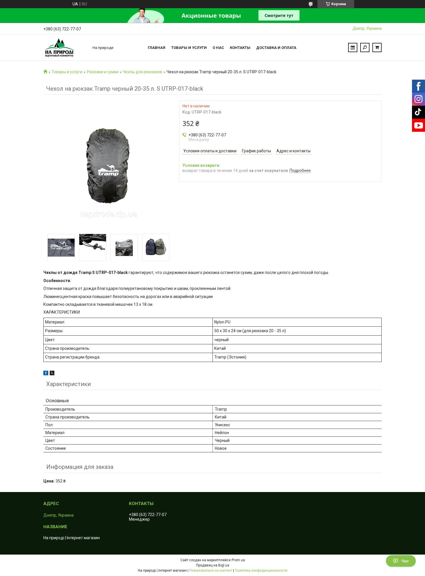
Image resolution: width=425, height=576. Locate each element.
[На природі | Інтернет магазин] (65, 47)
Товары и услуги (189, 47)
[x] (52, 374)
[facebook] (45, 374)
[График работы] (352, 47)
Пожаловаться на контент (210, 570)
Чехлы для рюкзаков (142, 72)
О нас (218, 47)
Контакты (240, 47)
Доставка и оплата (276, 47)
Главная (156, 47)
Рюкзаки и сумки (103, 72)
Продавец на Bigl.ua (212, 565)
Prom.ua (238, 560)
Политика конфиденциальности (261, 570)
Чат (405, 561)
